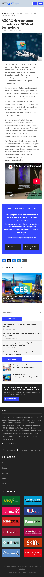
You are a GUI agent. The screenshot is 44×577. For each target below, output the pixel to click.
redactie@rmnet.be (28, 237)
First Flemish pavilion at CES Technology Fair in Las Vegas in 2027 (21, 297)
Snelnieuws (12, 318)
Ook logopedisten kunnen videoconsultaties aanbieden (19, 325)
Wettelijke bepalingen (29, 572)
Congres (5, 473)
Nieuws (11, 13)
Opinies (4, 478)
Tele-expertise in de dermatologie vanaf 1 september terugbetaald (18, 353)
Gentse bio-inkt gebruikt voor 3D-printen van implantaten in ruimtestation (20, 344)
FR (35, 3)
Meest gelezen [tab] (12, 359)
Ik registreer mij (32, 247)
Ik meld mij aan (14, 247)
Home (6, 13)
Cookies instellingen (14, 572)
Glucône (22, 569)
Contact (4, 483)
